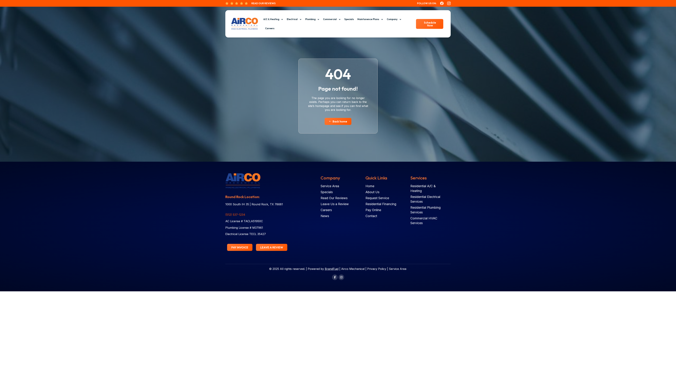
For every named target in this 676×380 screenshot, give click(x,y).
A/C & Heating (271, 19)
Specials (349, 19)
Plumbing (310, 19)
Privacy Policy (376, 269)
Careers (269, 28)
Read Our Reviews (263, 3)
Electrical (292, 19)
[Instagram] (341, 277)
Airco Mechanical (353, 269)
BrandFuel (332, 269)
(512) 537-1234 (235, 214)
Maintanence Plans (368, 19)
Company (392, 19)
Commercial (330, 19)
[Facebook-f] (335, 277)
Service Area (397, 269)
